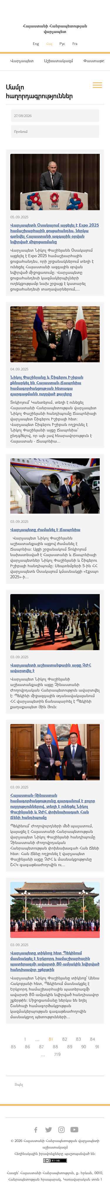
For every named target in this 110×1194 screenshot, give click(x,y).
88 (55, 1046)
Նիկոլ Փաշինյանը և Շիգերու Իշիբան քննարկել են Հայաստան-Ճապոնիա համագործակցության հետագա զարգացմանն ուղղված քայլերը (46, 385)
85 (13, 1046)
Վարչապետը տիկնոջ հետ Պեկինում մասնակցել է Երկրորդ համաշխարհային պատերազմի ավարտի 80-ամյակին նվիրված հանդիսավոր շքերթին (54, 961)
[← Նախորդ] (15, 1039)
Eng (36, 43)
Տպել (19, 1084)
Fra (74, 43)
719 (57, 1054)
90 (83, 1046)
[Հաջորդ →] (69, 1054)
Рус (62, 43)
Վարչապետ (22, 60)
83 (78, 1039)
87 (41, 1046)
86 (27, 1046)
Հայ (49, 43)
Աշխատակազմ (58, 60)
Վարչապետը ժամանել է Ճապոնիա (45, 529)
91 (97, 1046)
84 (92, 1039)
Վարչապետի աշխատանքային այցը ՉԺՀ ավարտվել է (50, 667)
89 (69, 1046)
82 (64, 1039)
